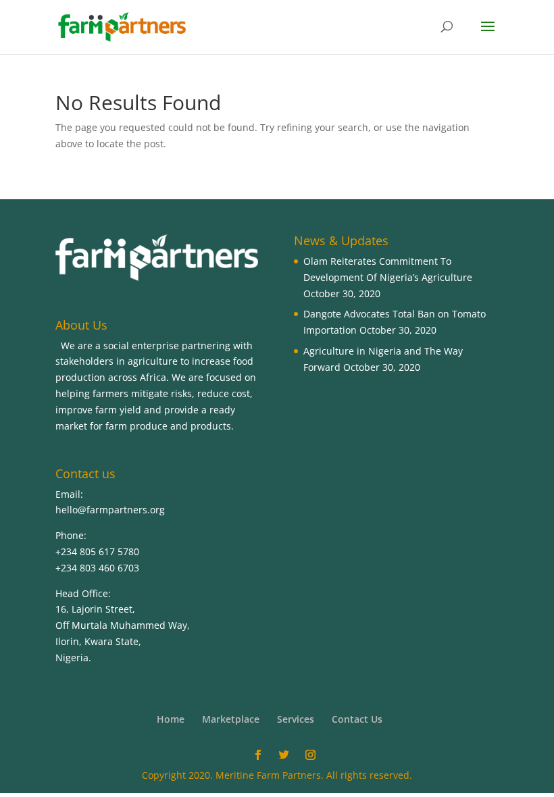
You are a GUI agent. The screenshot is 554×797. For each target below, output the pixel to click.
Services (295, 719)
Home (170, 719)
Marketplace (230, 719)
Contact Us (357, 719)
